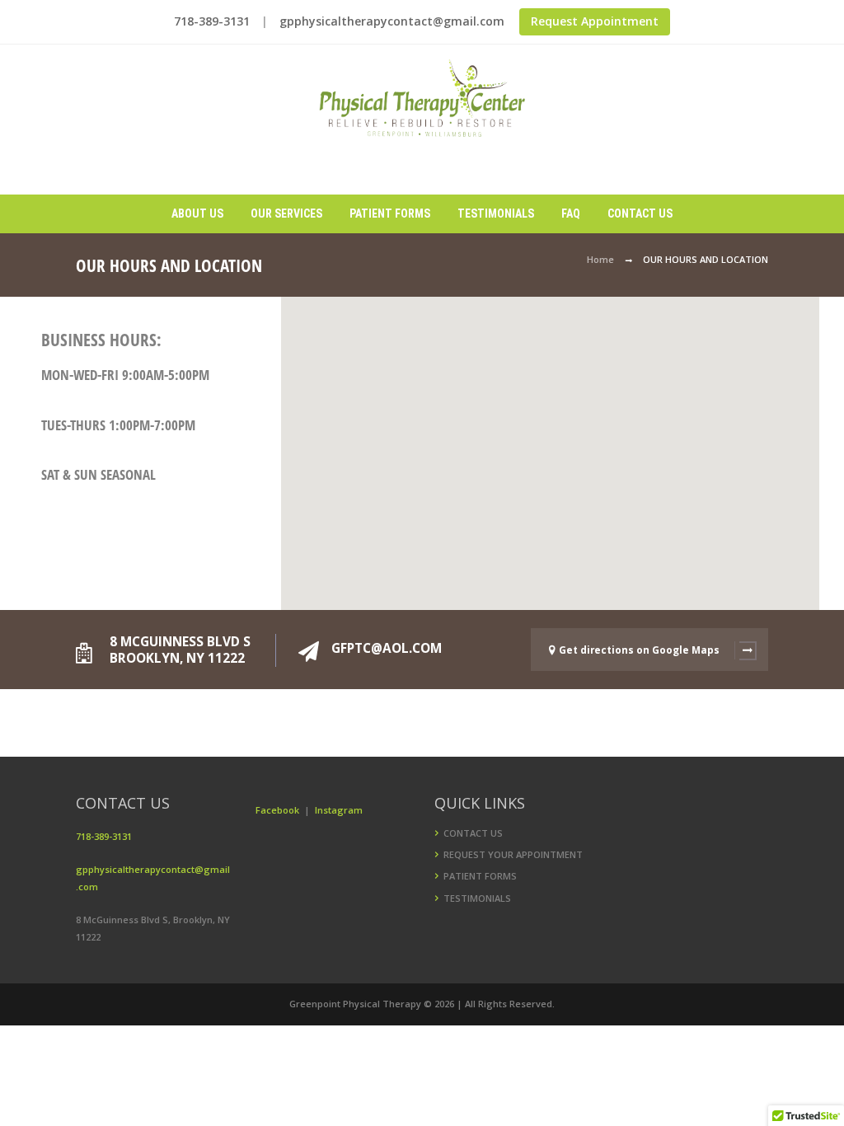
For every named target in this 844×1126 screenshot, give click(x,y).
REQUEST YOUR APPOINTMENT (513, 854)
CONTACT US (473, 833)
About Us (197, 213)
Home (600, 259)
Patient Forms (389, 213)
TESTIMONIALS (477, 898)
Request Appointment (595, 21)
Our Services (286, 213)
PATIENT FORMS (480, 876)
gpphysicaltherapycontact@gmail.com (391, 21)
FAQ (570, 213)
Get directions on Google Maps (639, 649)
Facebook (279, 810)
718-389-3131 (212, 21)
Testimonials (495, 213)
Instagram (339, 810)
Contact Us (640, 213)
